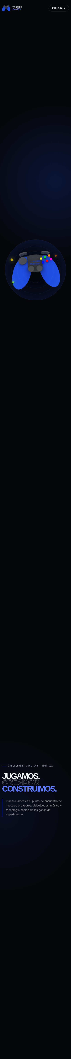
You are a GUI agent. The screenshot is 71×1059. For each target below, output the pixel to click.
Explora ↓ (58, 8)
